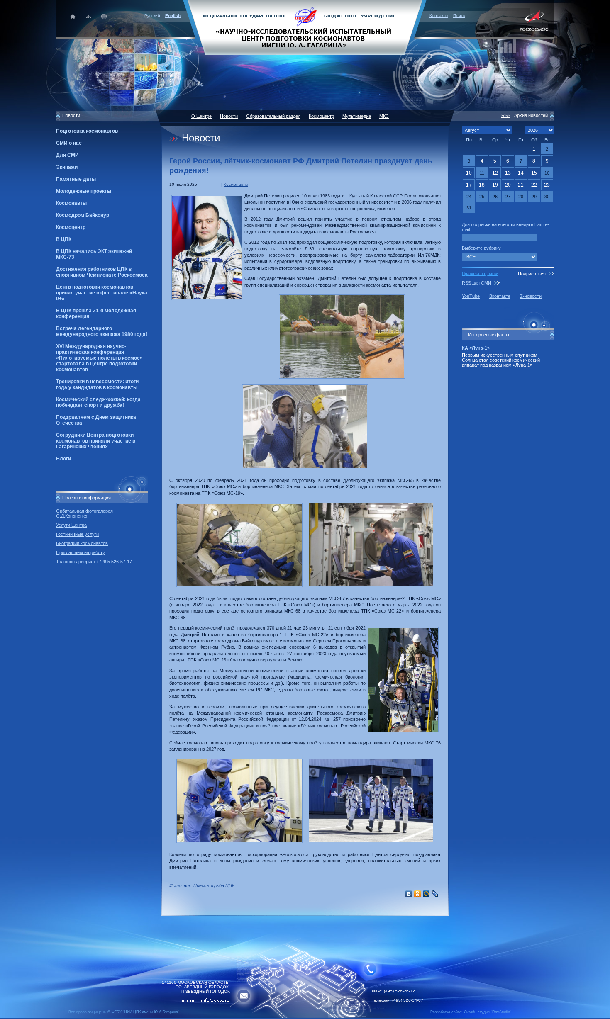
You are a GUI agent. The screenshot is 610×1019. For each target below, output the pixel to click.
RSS (505, 115)
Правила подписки (480, 273)
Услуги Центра (71, 525)
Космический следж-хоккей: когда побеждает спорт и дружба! (98, 402)
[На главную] (305, 27)
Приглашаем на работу (80, 552)
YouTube (471, 296)
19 (495, 185)
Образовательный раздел (273, 116)
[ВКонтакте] (409, 893)
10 (469, 173)
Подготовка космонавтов (87, 131)
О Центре (201, 116)
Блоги (63, 459)
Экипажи (67, 167)
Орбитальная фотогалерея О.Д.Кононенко (84, 513)
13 (508, 173)
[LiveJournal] (435, 893)
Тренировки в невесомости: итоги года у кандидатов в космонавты (97, 384)
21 (521, 185)
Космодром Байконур (82, 215)
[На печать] (104, 16)
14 (521, 173)
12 (495, 173)
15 (534, 173)
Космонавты (71, 203)
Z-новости (531, 296)
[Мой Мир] (426, 893)
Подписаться (532, 273)
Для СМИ (67, 155)
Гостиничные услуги (77, 534)
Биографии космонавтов (82, 543)
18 (482, 185)
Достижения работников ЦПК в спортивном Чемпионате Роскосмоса (102, 272)
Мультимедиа (356, 116)
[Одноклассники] (417, 893)
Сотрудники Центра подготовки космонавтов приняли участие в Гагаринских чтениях (95, 441)
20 (508, 185)
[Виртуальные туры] (305, 1016)
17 (469, 185)
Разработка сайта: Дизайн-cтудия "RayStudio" (470, 1012)
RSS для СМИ (476, 282)
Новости (229, 116)
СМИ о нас (69, 143)
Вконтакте (499, 296)
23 (547, 185)
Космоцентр (70, 227)
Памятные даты (76, 179)
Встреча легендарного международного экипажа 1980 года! (101, 331)
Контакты (438, 15)
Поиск (459, 15)
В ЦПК (63, 239)
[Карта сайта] (88, 16)
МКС (384, 116)
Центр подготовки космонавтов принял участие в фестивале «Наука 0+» (101, 293)
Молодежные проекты (83, 191)
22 (534, 185)
